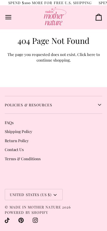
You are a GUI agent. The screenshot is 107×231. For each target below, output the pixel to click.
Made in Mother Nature (35, 207)
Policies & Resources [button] (28, 104)
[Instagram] (35, 220)
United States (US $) (31, 194)
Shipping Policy (18, 131)
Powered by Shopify (26, 212)
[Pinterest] (21, 220)
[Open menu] (14, 17)
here (91, 54)
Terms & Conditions (23, 158)
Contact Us (14, 149)
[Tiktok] (7, 220)
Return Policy (17, 140)
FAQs (9, 122)
